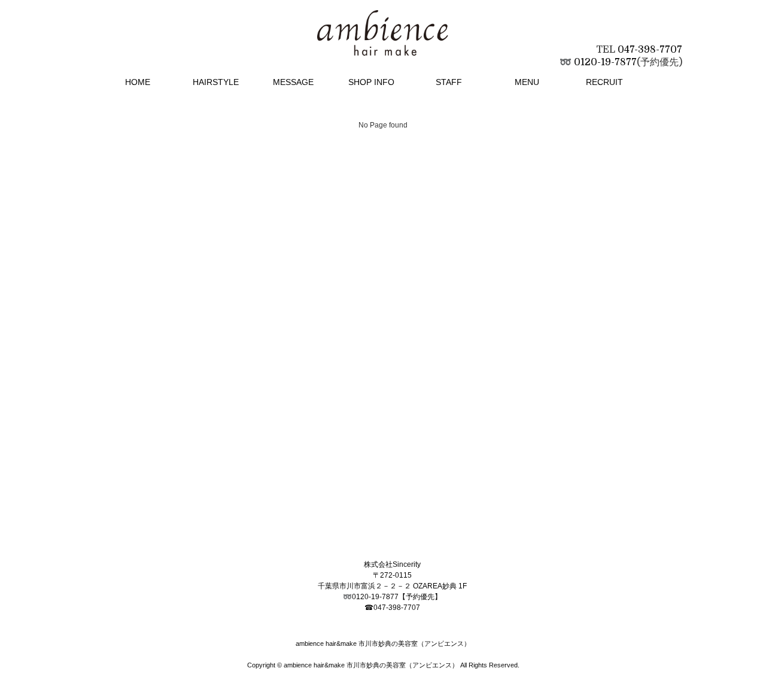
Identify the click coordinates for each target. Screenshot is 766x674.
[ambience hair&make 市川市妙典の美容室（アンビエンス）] (383, 42)
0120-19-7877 (605, 62)
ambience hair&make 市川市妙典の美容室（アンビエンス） (371, 665)
